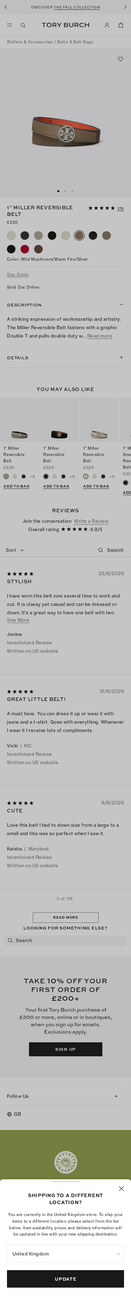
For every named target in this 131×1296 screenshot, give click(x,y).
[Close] (121, 1188)
